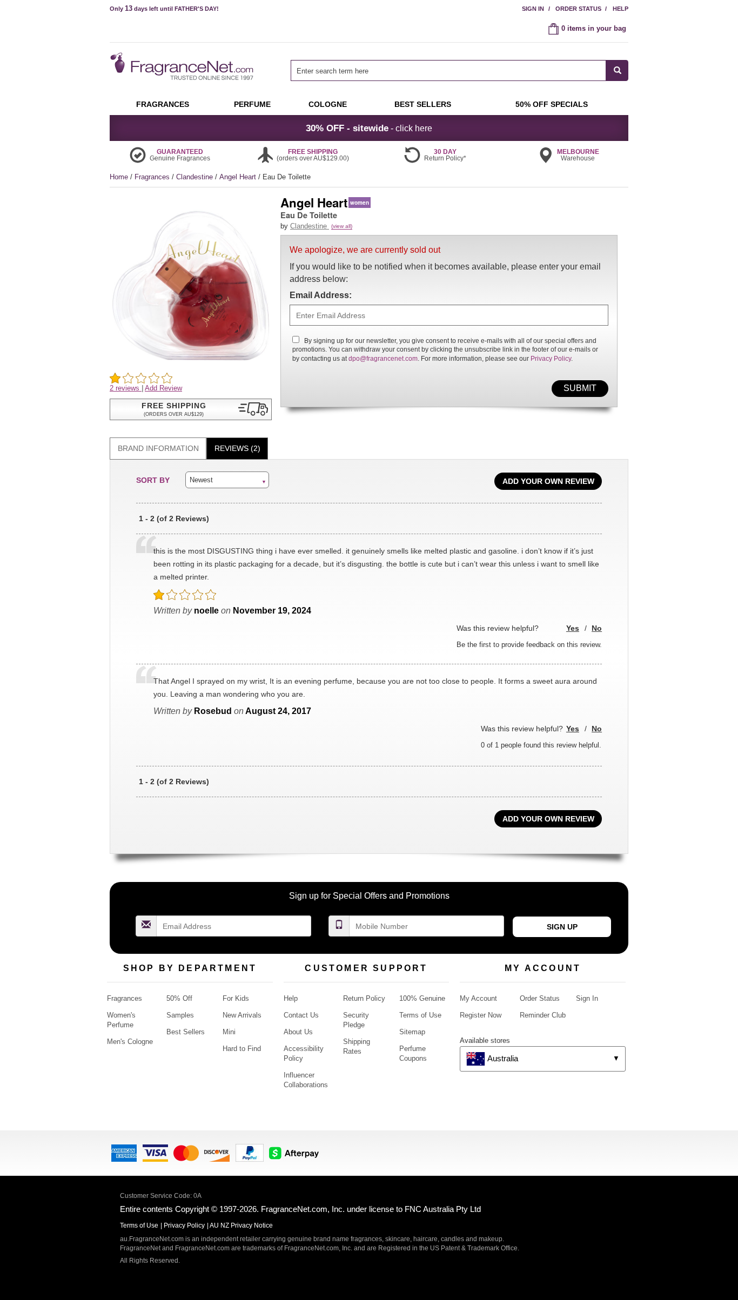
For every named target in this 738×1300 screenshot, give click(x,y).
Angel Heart (238, 177)
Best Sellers (185, 1032)
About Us (298, 1032)
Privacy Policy (551, 358)
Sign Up (562, 926)
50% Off (179, 998)
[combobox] (459, 70)
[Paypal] (250, 1152)
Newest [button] (201, 480)
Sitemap (412, 1032)
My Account (478, 998)
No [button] (597, 628)
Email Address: (321, 295)
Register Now (480, 1015)
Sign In (533, 8)
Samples (180, 1015)
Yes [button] (572, 628)
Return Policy (364, 998)
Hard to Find (242, 1049)
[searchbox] (448, 70)
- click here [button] (369, 128)
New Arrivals (242, 1015)
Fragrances (153, 177)
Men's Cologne (130, 1042)
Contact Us (301, 1015)
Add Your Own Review (548, 481)
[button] (191, 409)
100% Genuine (422, 998)
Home (119, 177)
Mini (229, 1032)
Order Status (578, 8)
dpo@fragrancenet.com (383, 358)
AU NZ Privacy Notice (241, 1225)
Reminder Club (543, 1015)
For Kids (236, 998)
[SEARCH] (617, 70)
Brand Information (158, 448)
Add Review (163, 388)
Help (620, 8)
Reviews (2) (237, 448)
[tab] (158, 448)
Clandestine (195, 177)
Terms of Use (420, 1015)
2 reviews (126, 388)
